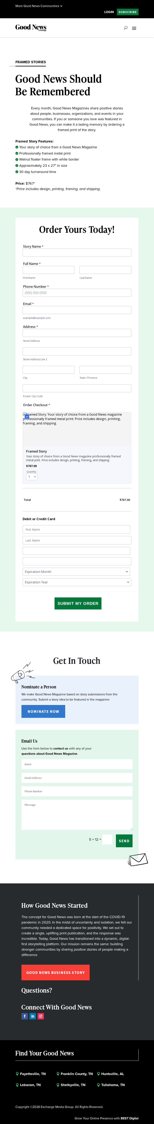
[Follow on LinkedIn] (32, 1016)
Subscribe (128, 12)
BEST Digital (130, 1118)
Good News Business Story (55, 972)
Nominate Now (43, 711)
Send (124, 840)
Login (109, 12)
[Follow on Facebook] (24, 1016)
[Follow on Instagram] (40, 1016)
